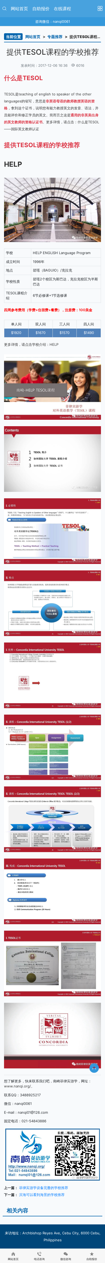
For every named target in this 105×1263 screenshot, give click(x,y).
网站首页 (19, 8)
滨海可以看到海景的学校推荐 (42, 1195)
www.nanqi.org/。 (19, 1086)
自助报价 (41, 8)
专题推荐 (54, 36)
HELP (54, 344)
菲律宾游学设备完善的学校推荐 (43, 1188)
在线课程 (62, 8)
